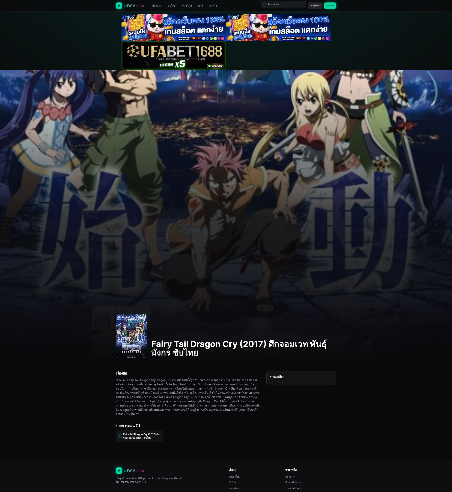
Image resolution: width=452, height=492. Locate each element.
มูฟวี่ (200, 5)
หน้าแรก (156, 5)
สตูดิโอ (213, 5)
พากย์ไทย (187, 5)
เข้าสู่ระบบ (315, 5)
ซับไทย (171, 5)
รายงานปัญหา (293, 488)
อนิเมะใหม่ (234, 476)
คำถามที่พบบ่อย (293, 482)
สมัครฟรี (330, 5)
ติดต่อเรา (290, 476)
